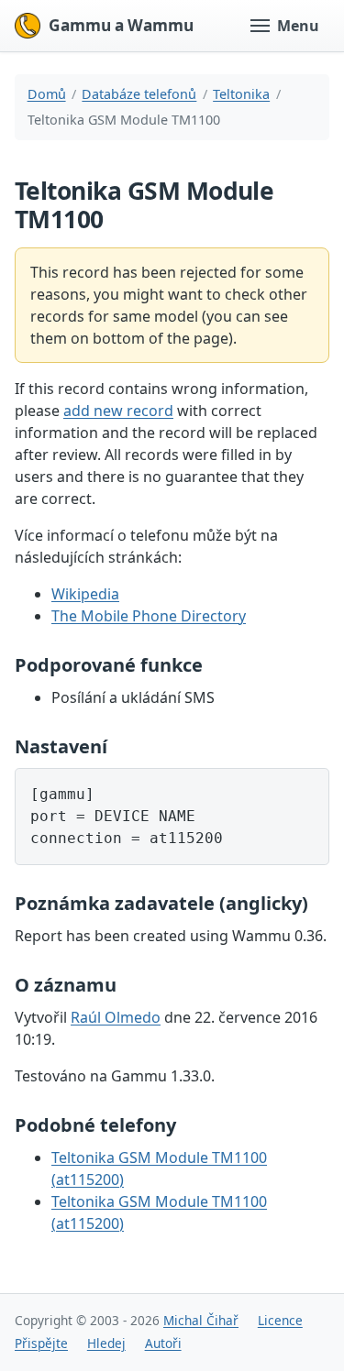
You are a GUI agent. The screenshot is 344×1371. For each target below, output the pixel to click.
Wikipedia (85, 594)
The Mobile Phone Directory (148, 616)
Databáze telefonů (139, 94)
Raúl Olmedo (116, 1017)
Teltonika (241, 94)
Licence (280, 1320)
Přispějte (41, 1343)
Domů (47, 94)
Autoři (163, 1343)
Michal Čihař (201, 1320)
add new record (118, 410)
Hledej (106, 1343)
